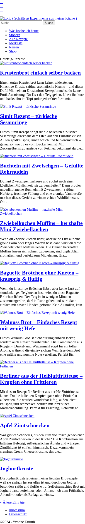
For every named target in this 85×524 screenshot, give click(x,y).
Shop (13, 51)
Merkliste (15, 43)
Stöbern (14, 35)
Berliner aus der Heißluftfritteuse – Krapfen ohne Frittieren (41, 379)
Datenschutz (18, 514)
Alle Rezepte (18, 39)
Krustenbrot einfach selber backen (40, 73)
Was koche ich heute (24, 31)
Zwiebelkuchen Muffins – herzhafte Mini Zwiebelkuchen (41, 226)
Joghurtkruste (16, 469)
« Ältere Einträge (12, 502)
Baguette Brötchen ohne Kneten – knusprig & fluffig (39, 276)
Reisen (14, 47)
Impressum (17, 510)
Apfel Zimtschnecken (24, 425)
